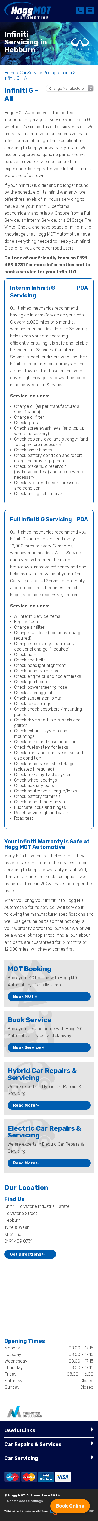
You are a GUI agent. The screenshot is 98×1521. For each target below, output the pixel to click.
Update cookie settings (25, 1501)
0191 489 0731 (18, 1241)
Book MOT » (25, 996)
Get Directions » (27, 1254)
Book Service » (28, 1047)
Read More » (26, 1105)
